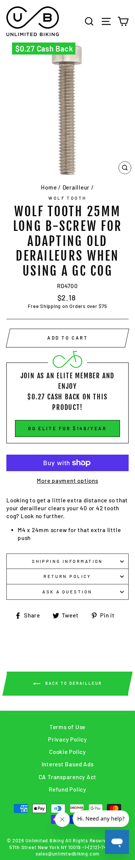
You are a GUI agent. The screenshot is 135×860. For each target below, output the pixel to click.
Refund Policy (67, 789)
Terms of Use (68, 726)
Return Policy (68, 576)
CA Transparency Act (68, 777)
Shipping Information (67, 561)
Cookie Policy (67, 751)
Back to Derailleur (73, 683)
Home (49, 187)
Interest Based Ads (68, 764)
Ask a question (67, 591)
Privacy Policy (67, 739)
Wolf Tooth (67, 198)
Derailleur (76, 187)
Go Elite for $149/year (67, 428)
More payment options (67, 480)
